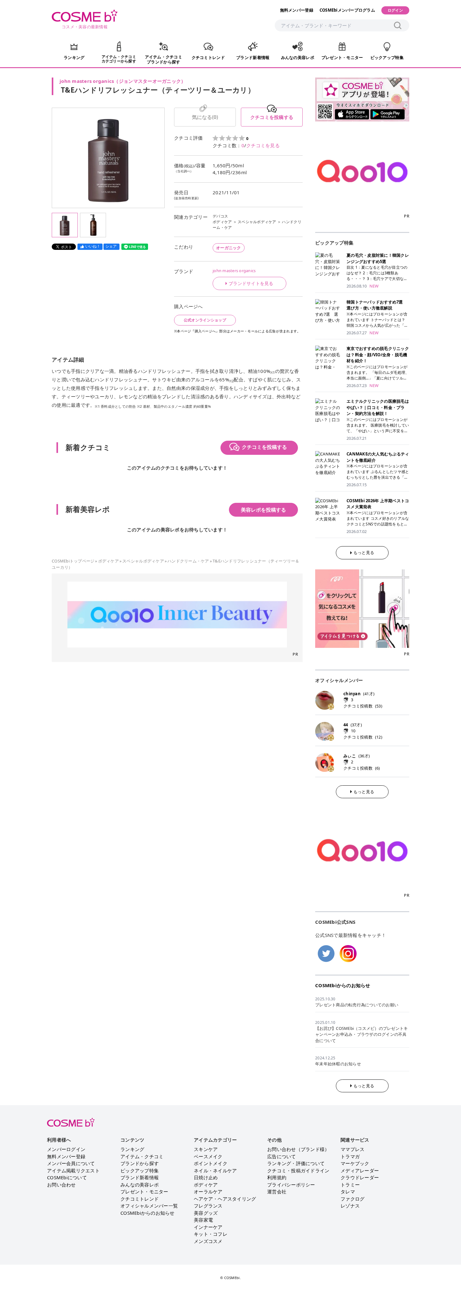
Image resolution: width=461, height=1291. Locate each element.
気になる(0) (205, 117)
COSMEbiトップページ (73, 561)
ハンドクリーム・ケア (188, 561)
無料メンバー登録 (296, 10)
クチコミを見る (263, 145)
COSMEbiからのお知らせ (342, 985)
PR (295, 654)
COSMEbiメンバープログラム (347, 10)
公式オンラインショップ (205, 320)
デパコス (220, 216)
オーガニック (228, 247)
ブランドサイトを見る (251, 283)
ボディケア (222, 221)
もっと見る (363, 552)
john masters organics (234, 270)
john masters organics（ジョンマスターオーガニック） (123, 81)
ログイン (395, 10)
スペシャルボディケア (257, 221)
